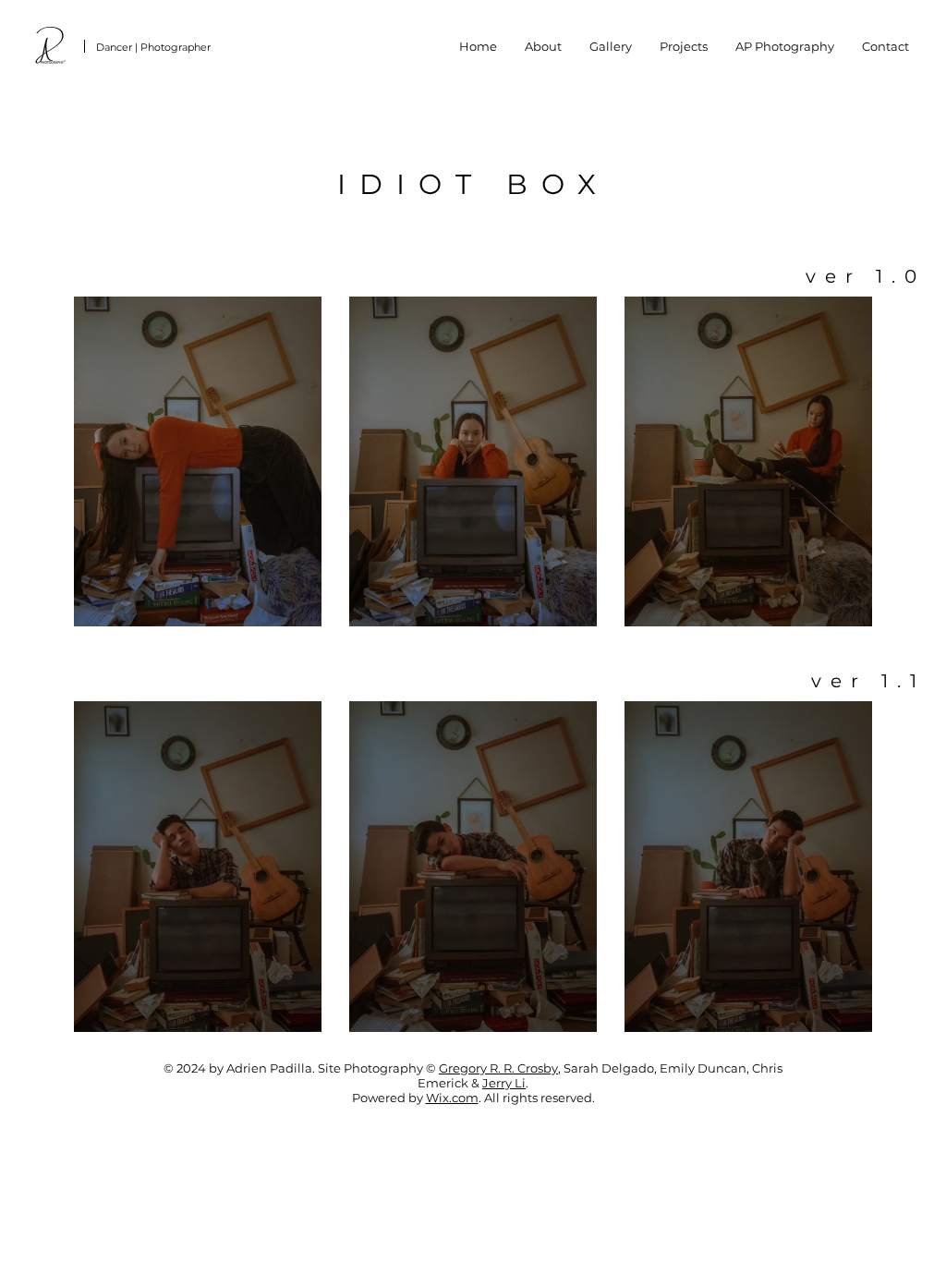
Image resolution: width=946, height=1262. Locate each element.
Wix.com (452, 1097)
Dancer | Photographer (153, 47)
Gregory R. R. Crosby (498, 1068)
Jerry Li (504, 1082)
